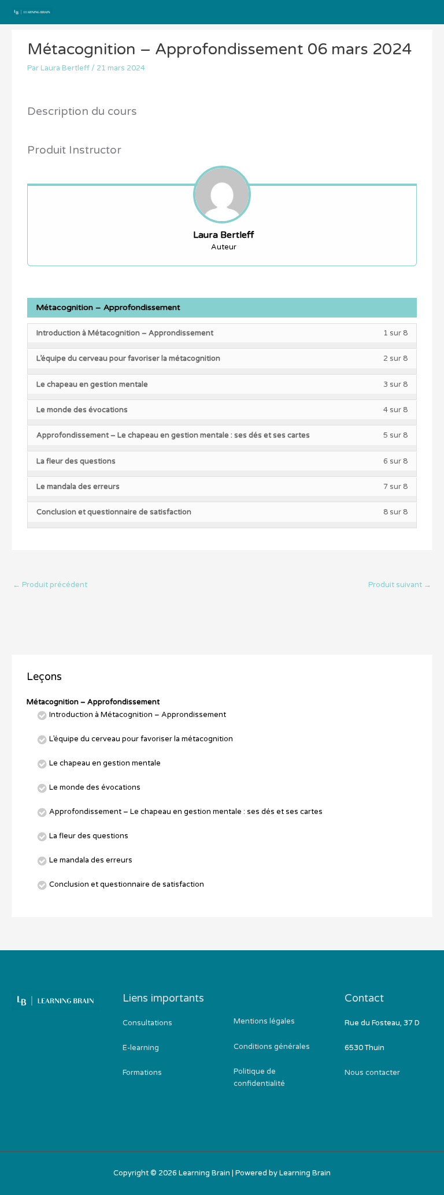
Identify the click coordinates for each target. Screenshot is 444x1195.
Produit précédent (50, 584)
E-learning (141, 1047)
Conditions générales (272, 1046)
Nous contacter (372, 1072)
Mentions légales (264, 1021)
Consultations (147, 1023)
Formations (142, 1072)
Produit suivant (399, 584)
